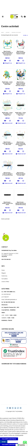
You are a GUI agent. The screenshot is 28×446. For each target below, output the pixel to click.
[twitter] (13, 408)
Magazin (4, 273)
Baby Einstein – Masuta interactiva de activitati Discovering (21, 203)
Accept (4, 441)
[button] (3, 17)
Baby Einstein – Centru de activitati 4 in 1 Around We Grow (7, 174)
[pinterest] (20, 408)
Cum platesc (5, 278)
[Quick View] (5, 60)
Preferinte (12, 441)
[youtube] (15, 408)
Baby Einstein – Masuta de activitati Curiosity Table (20, 174)
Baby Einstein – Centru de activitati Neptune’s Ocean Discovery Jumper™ (21, 83)
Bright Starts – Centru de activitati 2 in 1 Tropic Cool (20, 114)
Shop (2, 32)
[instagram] (10, 408)
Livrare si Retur (5, 281)
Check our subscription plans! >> (12, 355)
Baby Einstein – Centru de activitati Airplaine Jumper (20, 52)
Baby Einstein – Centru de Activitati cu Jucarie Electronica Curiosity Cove (7, 53)
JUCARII (8, 32)
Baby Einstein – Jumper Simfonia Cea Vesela (7, 203)
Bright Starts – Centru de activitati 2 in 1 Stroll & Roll (7, 83)
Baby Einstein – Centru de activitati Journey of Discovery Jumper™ (21, 143)
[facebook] (7, 408)
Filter (25, 35)
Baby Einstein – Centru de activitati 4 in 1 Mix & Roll (7, 143)
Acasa (3, 270)
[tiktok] (18, 408)
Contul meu (4, 275)
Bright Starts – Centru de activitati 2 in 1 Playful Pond (7, 114)
